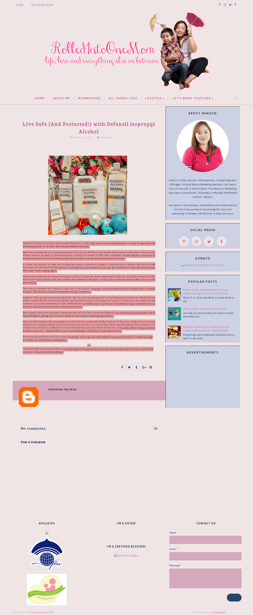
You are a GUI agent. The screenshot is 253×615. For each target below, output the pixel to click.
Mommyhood (89, 98)
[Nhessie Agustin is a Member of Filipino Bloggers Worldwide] (47, 554)
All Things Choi (123, 98)
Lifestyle (153, 98)
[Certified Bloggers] (126, 555)
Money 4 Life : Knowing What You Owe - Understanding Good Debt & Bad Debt (206, 291)
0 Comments (106, 138)
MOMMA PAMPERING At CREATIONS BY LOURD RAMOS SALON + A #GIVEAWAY (206, 329)
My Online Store (42, 5)
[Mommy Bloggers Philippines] (47, 589)
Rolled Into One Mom (42, 612)
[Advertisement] (202, 382)
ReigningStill (220, 612)
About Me (61, 98)
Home (19, 5)
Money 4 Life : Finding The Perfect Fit (204, 308)
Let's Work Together (192, 98)
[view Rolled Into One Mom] (202, 264)
